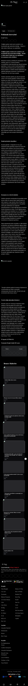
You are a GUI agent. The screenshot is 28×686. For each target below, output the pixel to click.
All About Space (19, 613)
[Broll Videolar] (17, 684)
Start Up (17, 602)
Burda (2, 610)
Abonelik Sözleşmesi (6, 650)
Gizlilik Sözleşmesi (6, 647)
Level (16, 607)
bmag (11, 671)
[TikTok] (20, 576)
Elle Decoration (19, 610)
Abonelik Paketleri (6, 628)
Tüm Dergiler (4, 589)
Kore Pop (17, 597)
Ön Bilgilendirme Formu (5, 644)
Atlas (2, 602)
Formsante (3, 594)
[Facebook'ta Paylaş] (2, 40)
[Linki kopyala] (15, 40)
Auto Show (4, 605)
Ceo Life (3, 591)
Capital (17, 618)
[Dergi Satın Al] (10, 684)
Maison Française (5, 597)
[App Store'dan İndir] (6, 581)
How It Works (18, 591)
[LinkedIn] (15, 576)
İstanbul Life (18, 594)
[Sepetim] (24, 2)
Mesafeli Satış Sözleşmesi (4, 653)
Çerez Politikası (5, 657)
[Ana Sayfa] (4, 564)
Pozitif (17, 599)
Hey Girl (3, 621)
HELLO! (3, 618)
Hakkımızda (4, 630)
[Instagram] (3, 576)
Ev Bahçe (3, 613)
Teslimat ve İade (5, 660)
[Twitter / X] (11, 576)
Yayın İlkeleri (4, 663)
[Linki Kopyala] (21, 353)
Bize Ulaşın (4, 636)
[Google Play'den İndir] (18, 581)
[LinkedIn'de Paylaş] (12, 40)
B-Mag (3, 607)
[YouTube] (7, 576)
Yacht (16, 605)
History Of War (19, 589)
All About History (5, 599)
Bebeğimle (18, 615)
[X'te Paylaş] (5, 40)
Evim (2, 615)
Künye (3, 633)
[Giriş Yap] (24, 684)
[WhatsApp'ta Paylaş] (8, 40)
